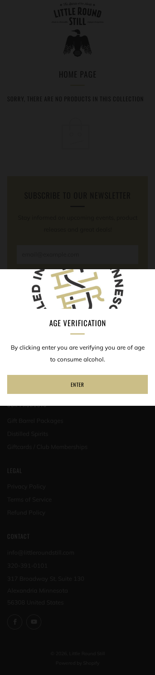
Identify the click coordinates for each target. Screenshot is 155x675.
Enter (77, 384)
